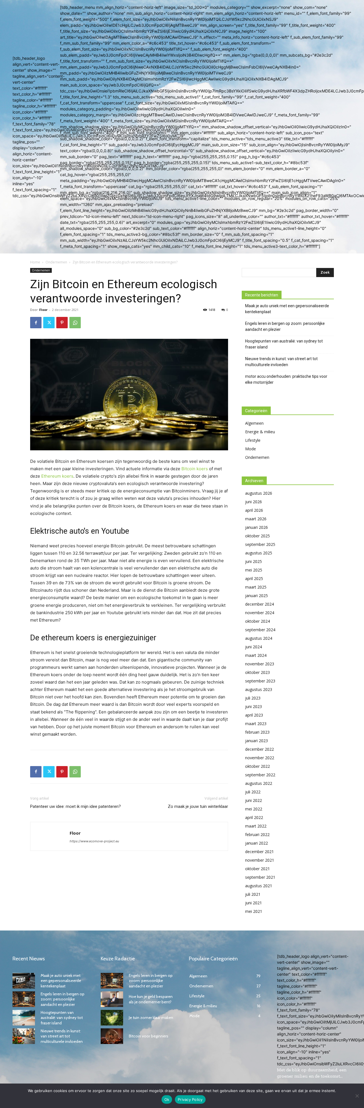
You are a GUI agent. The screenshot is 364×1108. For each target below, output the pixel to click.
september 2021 (260, 877)
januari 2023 (256, 740)
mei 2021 (253, 911)
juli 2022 (252, 792)
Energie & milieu (260, 431)
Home (35, 262)
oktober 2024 (257, 621)
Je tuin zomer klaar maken (151, 1017)
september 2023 (260, 681)
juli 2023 (252, 698)
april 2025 (254, 578)
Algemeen (254, 423)
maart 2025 (255, 587)
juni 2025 (253, 561)
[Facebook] (36, 322)
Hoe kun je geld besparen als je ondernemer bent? (151, 999)
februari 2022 (257, 834)
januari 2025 (256, 595)
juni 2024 (253, 646)
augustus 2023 (258, 689)
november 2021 (259, 860)
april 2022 (254, 817)
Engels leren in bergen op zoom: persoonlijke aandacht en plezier (285, 326)
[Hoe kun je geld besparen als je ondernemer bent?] (112, 999)
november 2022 (259, 757)
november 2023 (259, 664)
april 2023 (254, 715)
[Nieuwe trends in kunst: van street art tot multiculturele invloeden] (24, 1036)
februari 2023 (257, 732)
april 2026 (254, 510)
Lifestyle (252, 440)
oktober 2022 (257, 766)
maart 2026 (255, 518)
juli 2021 (252, 894)
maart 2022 (255, 826)
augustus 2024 (258, 638)
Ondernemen (56, 262)
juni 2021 (253, 902)
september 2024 (260, 629)
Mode (250, 448)
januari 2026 (256, 527)
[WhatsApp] (75, 322)
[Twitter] (49, 322)
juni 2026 (253, 501)
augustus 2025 (258, 553)
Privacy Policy (190, 1099)
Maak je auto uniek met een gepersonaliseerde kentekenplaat (287, 309)
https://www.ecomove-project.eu (94, 841)
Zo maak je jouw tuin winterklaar (198, 806)
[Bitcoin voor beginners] (112, 1036)
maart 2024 (255, 655)
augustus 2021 (258, 885)
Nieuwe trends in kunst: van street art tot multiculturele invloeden (281, 361)
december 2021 (259, 851)
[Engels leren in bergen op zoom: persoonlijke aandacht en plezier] (24, 999)
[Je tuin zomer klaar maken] (112, 1018)
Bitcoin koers (194, 468)
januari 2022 (256, 843)
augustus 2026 (258, 493)
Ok (166, 1099)
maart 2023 (255, 723)
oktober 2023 (257, 672)
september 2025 (260, 544)
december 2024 (259, 604)
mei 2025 (253, 570)
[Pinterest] (62, 322)
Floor (43, 310)
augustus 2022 (258, 783)
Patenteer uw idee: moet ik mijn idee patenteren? (75, 806)
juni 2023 (253, 706)
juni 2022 (253, 800)
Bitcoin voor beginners (148, 1036)
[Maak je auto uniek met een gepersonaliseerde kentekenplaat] (24, 981)
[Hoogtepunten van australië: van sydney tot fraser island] (24, 1018)
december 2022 (259, 749)
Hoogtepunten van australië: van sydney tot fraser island (284, 344)
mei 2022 (253, 809)
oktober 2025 (257, 535)
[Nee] (357, 1096)
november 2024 (259, 612)
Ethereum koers (57, 476)
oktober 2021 (257, 868)
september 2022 (260, 774)
